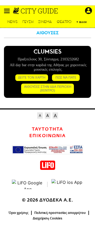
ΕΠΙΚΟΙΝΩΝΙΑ (47, 135)
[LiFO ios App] (67, 184)
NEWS (12, 22)
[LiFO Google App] (28, 184)
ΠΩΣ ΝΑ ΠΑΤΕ (65, 77)
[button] (7, 11)
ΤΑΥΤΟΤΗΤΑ (47, 129)
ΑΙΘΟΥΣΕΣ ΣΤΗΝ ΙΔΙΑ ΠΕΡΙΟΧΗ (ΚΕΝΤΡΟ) (47, 88)
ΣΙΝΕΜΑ (45, 22)
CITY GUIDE (39, 10)
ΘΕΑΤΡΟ (64, 22)
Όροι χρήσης (18, 213)
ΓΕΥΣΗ (28, 22)
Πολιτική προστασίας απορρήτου (60, 213)
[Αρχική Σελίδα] (16, 10)
